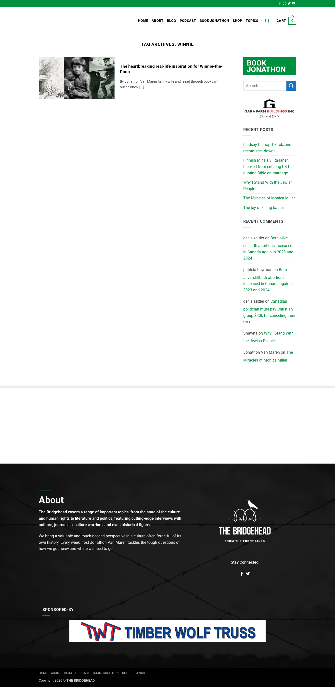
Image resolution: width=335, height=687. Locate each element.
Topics (252, 21)
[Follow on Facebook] (279, 3)
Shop (237, 21)
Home (143, 21)
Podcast (188, 21)
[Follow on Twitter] (289, 3)
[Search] (267, 21)
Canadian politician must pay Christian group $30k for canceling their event (269, 311)
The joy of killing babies (263, 207)
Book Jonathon (214, 21)
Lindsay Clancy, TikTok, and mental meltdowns (267, 147)
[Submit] (291, 86)
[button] (286, 20)
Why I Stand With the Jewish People (268, 185)
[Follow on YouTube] (293, 3)
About (157, 21)
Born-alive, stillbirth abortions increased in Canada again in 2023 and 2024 (268, 248)
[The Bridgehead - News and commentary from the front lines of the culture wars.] (72, 20)
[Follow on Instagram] (284, 3)
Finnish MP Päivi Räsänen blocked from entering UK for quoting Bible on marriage (268, 166)
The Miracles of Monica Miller (269, 198)
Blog (171, 21)
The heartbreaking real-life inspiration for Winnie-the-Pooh (171, 69)
